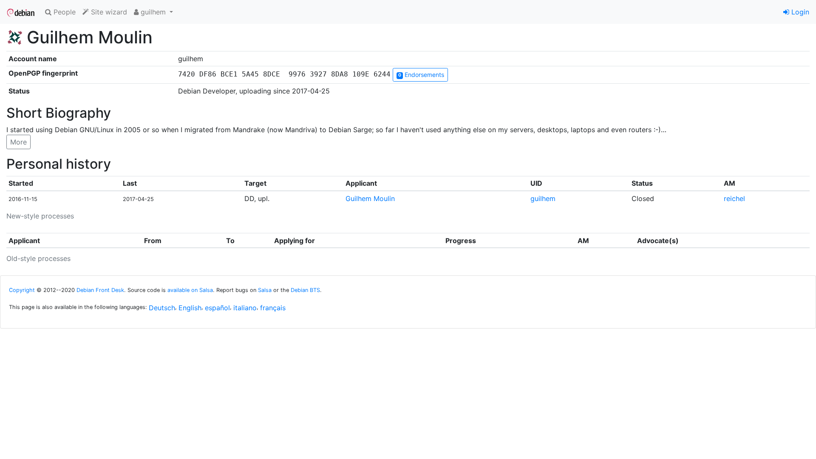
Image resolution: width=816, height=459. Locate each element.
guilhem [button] (153, 12)
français (273, 307)
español (217, 307)
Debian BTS (305, 290)
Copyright (22, 290)
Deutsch (162, 307)
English (189, 307)
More (18, 142)
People (63, 12)
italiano (245, 307)
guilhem (542, 198)
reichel (734, 198)
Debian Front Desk (100, 290)
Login (799, 12)
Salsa (265, 290)
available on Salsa (190, 290)
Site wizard (108, 12)
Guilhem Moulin (370, 198)
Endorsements (421, 74)
